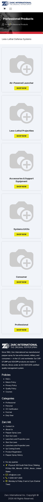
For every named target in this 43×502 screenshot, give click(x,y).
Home (7, 24)
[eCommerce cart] (4, 8)
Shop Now (21, 88)
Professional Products (19, 24)
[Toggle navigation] (10, 8)
